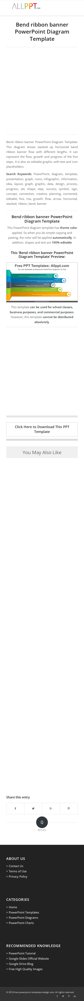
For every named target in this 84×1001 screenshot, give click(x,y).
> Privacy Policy (16, 876)
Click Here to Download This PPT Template (42, 429)
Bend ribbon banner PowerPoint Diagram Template (42, 31)
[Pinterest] (69, 996)
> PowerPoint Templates (22, 912)
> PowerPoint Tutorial (21, 953)
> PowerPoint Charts (20, 923)
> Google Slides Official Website (27, 958)
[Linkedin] (75, 996)
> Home (11, 907)
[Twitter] (63, 996)
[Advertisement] (42, 91)
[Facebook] (57, 996)
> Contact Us (14, 866)
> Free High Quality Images (24, 969)
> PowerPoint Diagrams (22, 917)
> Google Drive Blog (19, 964)
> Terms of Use (16, 871)
